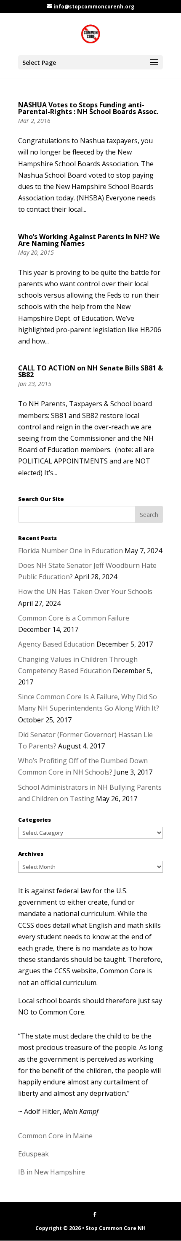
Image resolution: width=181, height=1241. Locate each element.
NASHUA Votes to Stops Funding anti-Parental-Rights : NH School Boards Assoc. (88, 108)
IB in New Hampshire (51, 1172)
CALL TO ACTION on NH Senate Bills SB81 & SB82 (90, 371)
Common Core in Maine (55, 1135)
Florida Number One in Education (70, 550)
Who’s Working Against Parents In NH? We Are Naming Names (89, 240)
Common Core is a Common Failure (73, 618)
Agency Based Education (56, 644)
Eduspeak (33, 1153)
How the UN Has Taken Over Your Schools (85, 591)
